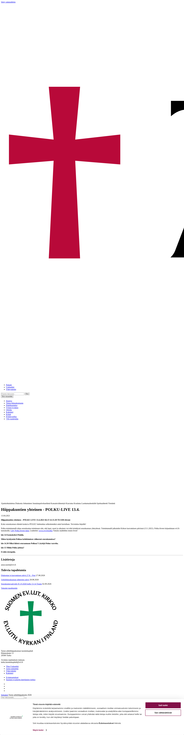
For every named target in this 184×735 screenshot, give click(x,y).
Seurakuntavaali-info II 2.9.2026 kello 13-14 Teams (21, 584)
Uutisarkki (10, 387)
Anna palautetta (12, 669)
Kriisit (8, 414)
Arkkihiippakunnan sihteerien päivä (15, 580)
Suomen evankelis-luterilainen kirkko (20, 680)
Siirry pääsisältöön (8, 2)
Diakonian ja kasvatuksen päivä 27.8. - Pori (18, 575)
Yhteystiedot (11, 389)
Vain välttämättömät (163, 712)
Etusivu (9, 401)
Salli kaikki (163, 705)
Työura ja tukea (12, 408)
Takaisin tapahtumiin (9, 588)
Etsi (27, 394)
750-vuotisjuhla (12, 419)
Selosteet (4, 695)
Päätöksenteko (11, 405)
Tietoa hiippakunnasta (14, 403)
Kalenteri (9, 412)
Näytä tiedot (38, 730)
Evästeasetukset (12, 677)
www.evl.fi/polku (46, 531)
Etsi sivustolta (7, 396)
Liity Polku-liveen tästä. (20, 531)
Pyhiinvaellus (11, 417)
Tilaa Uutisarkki (12, 666)
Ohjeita (9, 410)
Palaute (9, 385)
